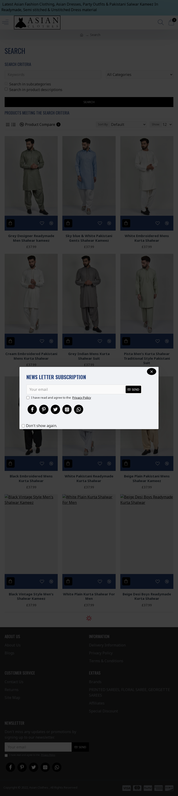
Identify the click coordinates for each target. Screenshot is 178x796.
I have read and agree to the (61, 397)
